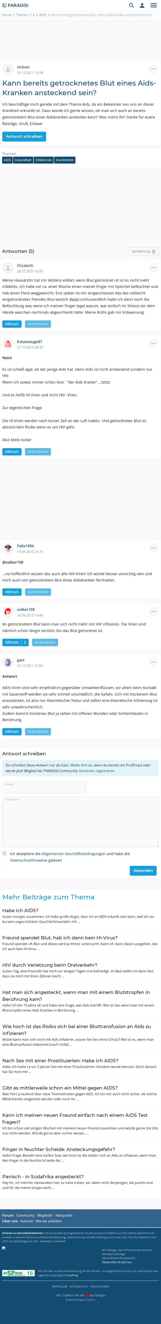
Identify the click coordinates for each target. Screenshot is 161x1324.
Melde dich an (81, 765)
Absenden (143, 870)
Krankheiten (65, 160)
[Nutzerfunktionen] (142, 5)
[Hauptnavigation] (153, 5)
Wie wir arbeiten (49, 1221)
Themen (22, 15)
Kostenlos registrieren (96, 771)
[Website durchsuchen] (131, 5)
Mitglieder (45, 1215)
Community (25, 1215)
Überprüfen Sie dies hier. (117, 1262)
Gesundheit (23, 160)
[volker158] (9, 611)
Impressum (59, 1286)
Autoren (26, 1221)
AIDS (42, 15)
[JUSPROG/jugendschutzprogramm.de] (18, 1273)
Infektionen (43, 160)
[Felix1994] (9, 547)
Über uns (10, 1221)
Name (9, 784)
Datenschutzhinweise (28, 860)
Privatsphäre (99, 1286)
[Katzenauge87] (9, 343)
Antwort (12, 799)
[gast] (9, 661)
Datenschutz (79, 1286)
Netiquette (64, 1215)
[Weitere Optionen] (153, 69)
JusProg (73, 1275)
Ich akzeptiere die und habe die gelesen (70, 857)
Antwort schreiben (24, 136)
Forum (7, 15)
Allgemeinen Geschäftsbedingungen (73, 853)
